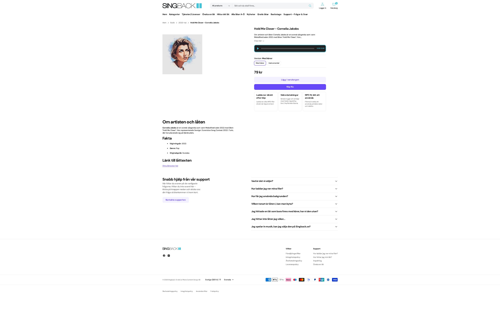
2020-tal (182, 22)
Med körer (261, 63)
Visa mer (258, 41)
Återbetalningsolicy (294, 261)
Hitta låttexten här (170, 166)
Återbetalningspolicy (170, 291)
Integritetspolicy (187, 291)
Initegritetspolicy (293, 257)
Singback (171, 280)
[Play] (258, 48)
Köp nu (290, 86)
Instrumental (275, 63)
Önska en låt (318, 264)
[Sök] (310, 5)
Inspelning (317, 261)
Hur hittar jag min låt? (322, 257)
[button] (322, 5)
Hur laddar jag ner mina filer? (325, 253)
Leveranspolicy (292, 264)
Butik (172, 22)
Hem (164, 22)
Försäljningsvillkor (293, 253)
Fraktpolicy (214, 291)
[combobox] (273, 6)
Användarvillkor (201, 291)
